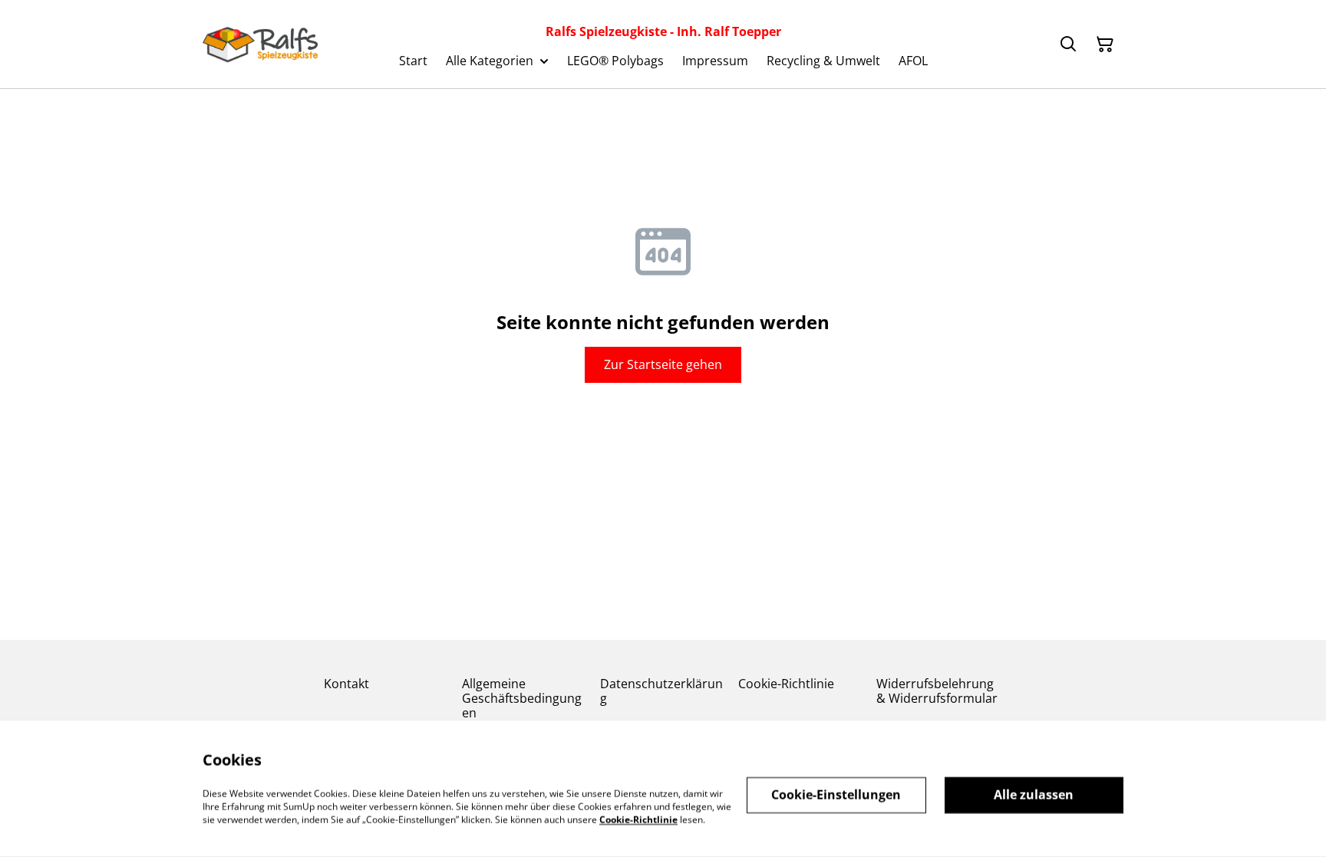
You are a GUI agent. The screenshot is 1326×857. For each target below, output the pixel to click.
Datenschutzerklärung (661, 691)
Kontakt (346, 683)
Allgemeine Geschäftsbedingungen (522, 698)
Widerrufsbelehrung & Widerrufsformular (937, 691)
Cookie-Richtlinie (786, 683)
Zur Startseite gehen (663, 364)
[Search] (1068, 44)
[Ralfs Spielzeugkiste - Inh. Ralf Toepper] (260, 44)
